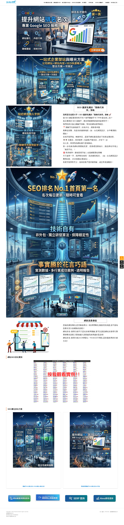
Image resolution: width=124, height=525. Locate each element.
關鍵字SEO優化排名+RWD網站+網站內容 (33, 486)
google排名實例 (76, 2)
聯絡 (122, 267)
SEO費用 (84, 2)
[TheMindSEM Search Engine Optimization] (11, 2)
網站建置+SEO (57, 2)
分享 (122, 263)
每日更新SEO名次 (66, 2)
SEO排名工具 (114, 2)
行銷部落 (107, 2)
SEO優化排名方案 (48, 2)
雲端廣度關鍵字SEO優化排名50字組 (90, 486)
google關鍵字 (99, 2)
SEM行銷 (91, 2)
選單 (122, 259)
